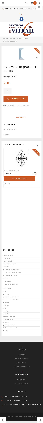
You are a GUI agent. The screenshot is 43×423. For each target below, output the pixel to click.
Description (21, 117)
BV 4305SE (7, 173)
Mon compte (21, 380)
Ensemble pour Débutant (11, 300)
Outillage (8, 314)
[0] (31, 3)
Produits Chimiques (9, 317)
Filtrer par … (9, 258)
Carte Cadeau (7, 288)
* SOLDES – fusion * (9, 264)
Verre (6, 331)
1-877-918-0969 (21, 397)
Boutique (5, 38)
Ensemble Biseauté (11, 284)
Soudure (5, 322)
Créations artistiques (21, 366)
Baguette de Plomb (11, 275)
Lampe (7, 305)
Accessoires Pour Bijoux (13, 269)
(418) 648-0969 (10, 397)
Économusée (21, 362)
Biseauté (26, 38)
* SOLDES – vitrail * (9, 267)
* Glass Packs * (8, 255)
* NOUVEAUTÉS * (8, 261)
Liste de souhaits (21, 383)
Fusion (7, 302)
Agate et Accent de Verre (13, 272)
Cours (5, 291)
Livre (4, 308)
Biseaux (19, 38)
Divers (7, 294)
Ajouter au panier (17, 99)
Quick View (5, 183)
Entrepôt (21, 355)
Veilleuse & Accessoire (10, 328)
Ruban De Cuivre (8, 319)
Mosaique (6, 311)
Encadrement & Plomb (12, 297)
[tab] (21, 117)
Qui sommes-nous (21, 359)
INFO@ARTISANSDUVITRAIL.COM (16, 401)
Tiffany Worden (10, 325)
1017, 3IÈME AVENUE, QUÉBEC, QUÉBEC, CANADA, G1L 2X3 (23, 406)
